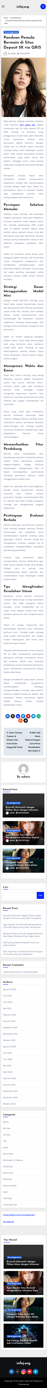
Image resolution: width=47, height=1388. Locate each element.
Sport (5, 1192)
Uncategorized (11, 32)
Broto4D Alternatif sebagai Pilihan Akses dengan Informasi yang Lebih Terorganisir (22, 810)
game (5, 1147)
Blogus (37, 1381)
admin (13, 54)
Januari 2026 (9, 1021)
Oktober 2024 (9, 1104)
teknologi (7, 1198)
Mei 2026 (7, 1008)
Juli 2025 (7, 1053)
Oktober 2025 (9, 1040)
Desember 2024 (10, 1091)
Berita (6, 1122)
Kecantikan (8, 1154)
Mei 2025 (7, 1066)
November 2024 (10, 1097)
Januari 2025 (9, 1085)
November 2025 (10, 1034)
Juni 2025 (8, 1059)
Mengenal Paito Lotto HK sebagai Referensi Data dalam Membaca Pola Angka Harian (21, 865)
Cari (5, 887)
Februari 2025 (9, 1078)
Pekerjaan (7, 1179)
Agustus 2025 (9, 1047)
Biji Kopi (6, 1128)
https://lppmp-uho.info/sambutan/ (19, 1215)
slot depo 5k (8, 1222)
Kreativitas (8, 1173)
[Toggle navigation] (3, 6)
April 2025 (8, 1072)
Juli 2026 (7, 996)
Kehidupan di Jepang (13, 1160)
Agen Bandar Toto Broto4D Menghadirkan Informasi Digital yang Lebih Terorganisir (22, 837)
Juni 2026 (8, 1002)
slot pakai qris (27, 125)
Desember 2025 (10, 1027)
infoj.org (23, 7)
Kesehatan (8, 1166)
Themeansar (23, 1384)
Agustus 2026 (9, 989)
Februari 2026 (9, 1015)
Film (5, 1141)
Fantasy (6, 1135)
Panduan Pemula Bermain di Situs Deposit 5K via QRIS (22, 43)
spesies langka (10, 1185)
